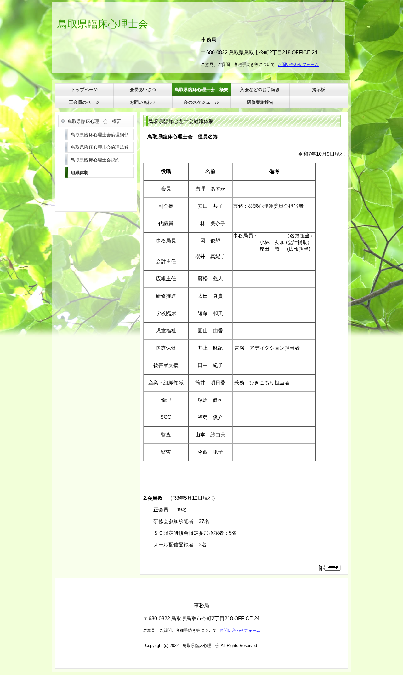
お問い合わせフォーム (239, 630)
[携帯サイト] (330, 568)
